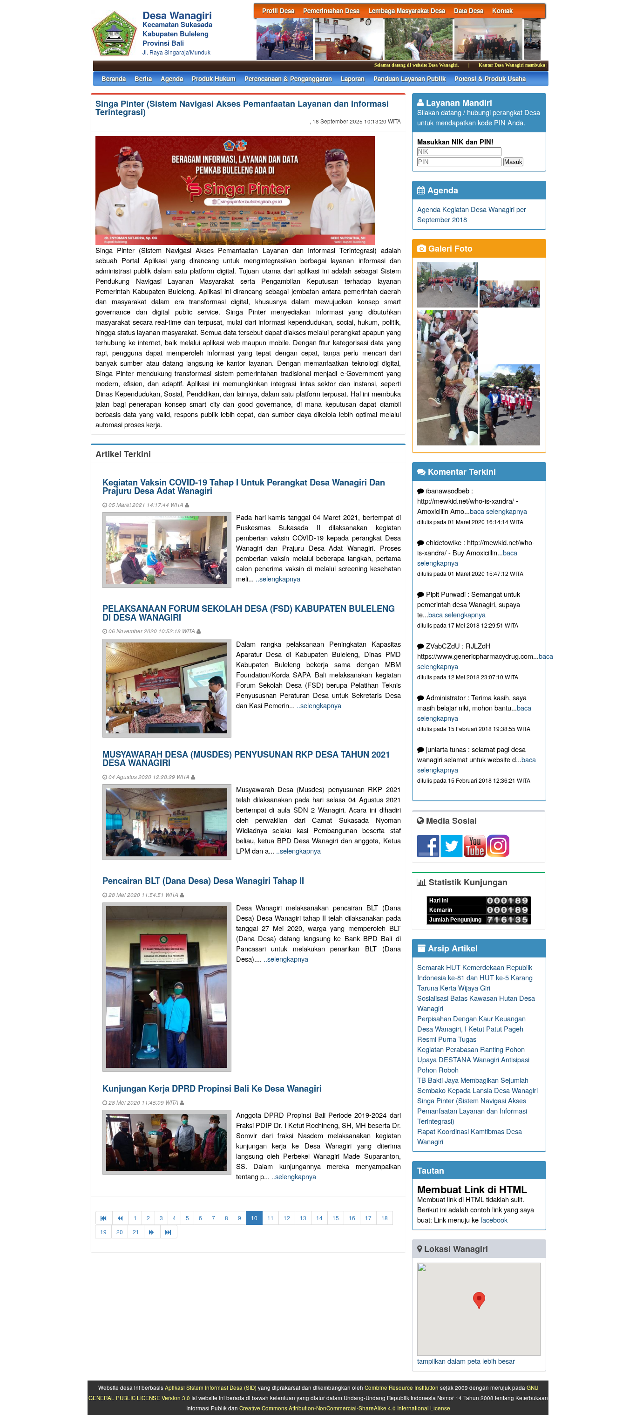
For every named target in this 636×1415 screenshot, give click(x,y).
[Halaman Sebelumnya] (120, 1217)
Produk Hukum (214, 78)
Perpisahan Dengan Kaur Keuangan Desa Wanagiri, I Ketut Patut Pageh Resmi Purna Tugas (471, 1028)
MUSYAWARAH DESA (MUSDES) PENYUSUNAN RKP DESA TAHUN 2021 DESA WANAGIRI (246, 758)
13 (303, 1218)
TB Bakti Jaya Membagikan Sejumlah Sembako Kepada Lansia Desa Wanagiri (477, 1085)
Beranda (113, 78)
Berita (143, 78)
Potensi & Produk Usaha (490, 78)
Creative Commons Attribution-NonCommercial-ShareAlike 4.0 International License (344, 1408)
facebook (493, 1219)
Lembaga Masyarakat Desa (406, 10)
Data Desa (468, 10)
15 (335, 1218)
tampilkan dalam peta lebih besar (466, 1361)
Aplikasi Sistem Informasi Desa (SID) (211, 1387)
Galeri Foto (449, 248)
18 (384, 1218)
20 (119, 1232)
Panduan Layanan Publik (409, 78)
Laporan (353, 78)
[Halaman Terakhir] (168, 1231)
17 (368, 1218)
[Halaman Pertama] (104, 1217)
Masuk (513, 161)
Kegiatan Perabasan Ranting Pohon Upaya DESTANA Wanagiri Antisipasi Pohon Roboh (473, 1059)
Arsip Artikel (452, 948)
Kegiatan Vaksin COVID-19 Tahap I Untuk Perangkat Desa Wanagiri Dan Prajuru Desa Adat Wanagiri (243, 486)
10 (254, 1218)
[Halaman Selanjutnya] (152, 1231)
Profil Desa (278, 10)
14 (319, 1218)
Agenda (172, 78)
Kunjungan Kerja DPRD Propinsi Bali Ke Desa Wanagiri (212, 1088)
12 (287, 1218)
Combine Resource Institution (402, 1387)
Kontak (502, 10)
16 (352, 1218)
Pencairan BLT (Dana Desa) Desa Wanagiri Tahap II (203, 880)
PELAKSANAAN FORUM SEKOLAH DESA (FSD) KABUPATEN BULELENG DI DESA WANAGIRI (248, 612)
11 (270, 1218)
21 (136, 1232)
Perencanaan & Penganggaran (288, 78)
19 (103, 1232)
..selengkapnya (278, 578)
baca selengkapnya (498, 511)
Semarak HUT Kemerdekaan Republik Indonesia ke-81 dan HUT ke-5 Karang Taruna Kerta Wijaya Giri (475, 977)
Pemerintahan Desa (331, 10)
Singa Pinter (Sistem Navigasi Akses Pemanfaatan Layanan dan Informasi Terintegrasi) (242, 107)
